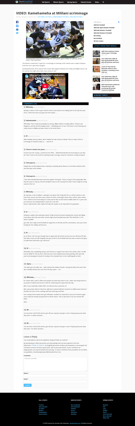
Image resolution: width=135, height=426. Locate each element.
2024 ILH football (99, 25)
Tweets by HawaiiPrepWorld (102, 98)
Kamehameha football (61, 17)
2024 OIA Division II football (103, 33)
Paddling (73, 408)
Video (97, 2)
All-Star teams (98, 41)
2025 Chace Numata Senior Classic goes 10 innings (110, 52)
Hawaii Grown (86, 2)
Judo (104, 408)
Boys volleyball (107, 416)
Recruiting (97, 36)
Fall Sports (97, 22)
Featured (41, 17)
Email (25, 379)
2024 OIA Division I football (102, 30)
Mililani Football (76, 17)
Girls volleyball (43, 406)
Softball (105, 410)
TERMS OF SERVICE (38, 345)
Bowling (41, 410)
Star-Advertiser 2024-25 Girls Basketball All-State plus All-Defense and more (110, 78)
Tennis (105, 412)
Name (26, 373)
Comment (27, 355)
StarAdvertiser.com (75, 423)
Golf (104, 406)
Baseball (105, 405)
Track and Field (107, 414)
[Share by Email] (17, 30)
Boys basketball (75, 405)
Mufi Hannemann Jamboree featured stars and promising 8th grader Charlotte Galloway (110, 87)
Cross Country (43, 414)
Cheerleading (43, 412)
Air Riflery (41, 408)
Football (48, 17)
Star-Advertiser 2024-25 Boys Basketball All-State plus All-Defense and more (110, 60)
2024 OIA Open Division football (104, 27)
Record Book (98, 38)
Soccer (73, 410)
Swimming (74, 412)
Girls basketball (75, 406)
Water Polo (106, 417)
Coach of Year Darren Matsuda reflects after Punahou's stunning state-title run (110, 69)
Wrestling (73, 414)
